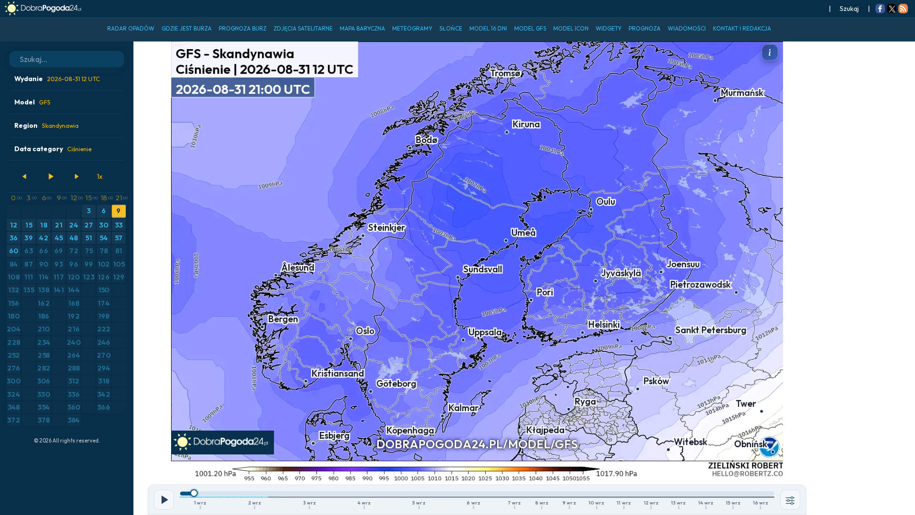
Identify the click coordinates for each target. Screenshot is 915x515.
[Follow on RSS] (903, 9)
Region (46, 125)
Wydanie (57, 78)
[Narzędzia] (790, 500)
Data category (53, 148)
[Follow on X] (891, 9)
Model (32, 102)
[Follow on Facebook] (880, 9)
